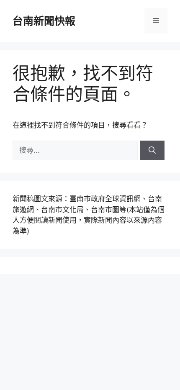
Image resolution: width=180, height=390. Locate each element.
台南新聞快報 (44, 21)
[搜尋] (152, 151)
